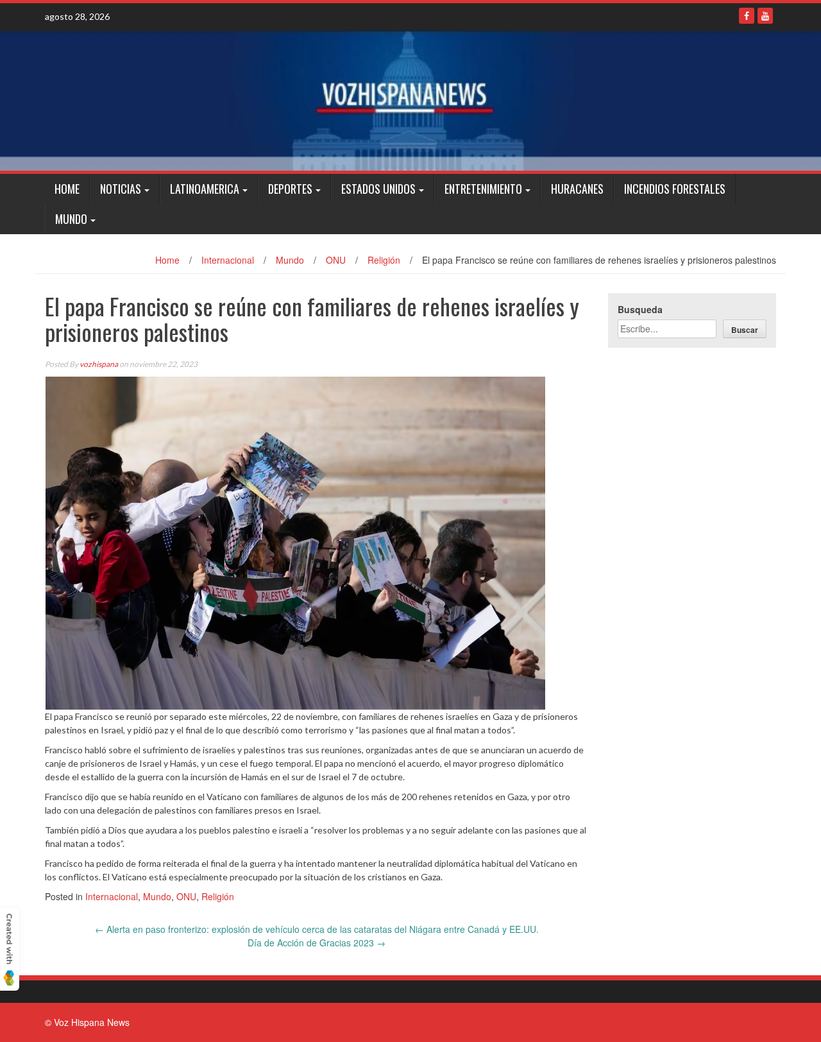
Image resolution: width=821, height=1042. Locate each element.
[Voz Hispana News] (410, 100)
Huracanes (577, 188)
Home (67, 188)
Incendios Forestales (674, 188)
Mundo (71, 218)
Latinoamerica (204, 188)
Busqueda (640, 309)
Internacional (227, 259)
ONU (336, 259)
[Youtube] (765, 16)
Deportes (290, 188)
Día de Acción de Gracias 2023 (316, 942)
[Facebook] (746, 16)
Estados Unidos (378, 188)
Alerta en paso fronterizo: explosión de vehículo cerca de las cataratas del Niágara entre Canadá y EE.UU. (317, 929)
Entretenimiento (483, 188)
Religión (384, 259)
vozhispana (99, 364)
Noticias (120, 188)
